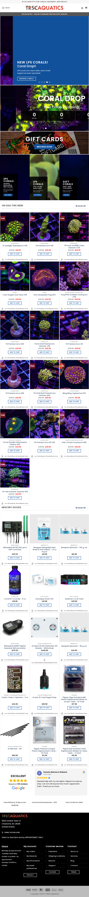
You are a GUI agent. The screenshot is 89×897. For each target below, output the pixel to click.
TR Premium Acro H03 (15, 344)
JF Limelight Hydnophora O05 (14, 246)
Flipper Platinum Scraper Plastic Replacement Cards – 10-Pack (44, 751)
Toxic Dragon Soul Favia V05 (15, 295)
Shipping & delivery (57, 856)
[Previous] (5, 50)
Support (52, 865)
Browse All (80, 206)
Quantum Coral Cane (74, 599)
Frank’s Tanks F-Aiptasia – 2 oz (15, 697)
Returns (52, 861)
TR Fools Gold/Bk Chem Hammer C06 (74, 246)
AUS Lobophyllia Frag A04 (45, 295)
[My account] (82, 7)
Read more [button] (41, 792)
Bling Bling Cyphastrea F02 (74, 393)
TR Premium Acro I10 (74, 344)
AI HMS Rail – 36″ (15, 749)
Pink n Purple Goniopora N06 (74, 442)
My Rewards (32, 856)
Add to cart (15, 254)
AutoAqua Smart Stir (45, 599)
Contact (74, 865)
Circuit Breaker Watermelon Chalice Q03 (15, 443)
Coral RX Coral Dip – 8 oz (15, 599)
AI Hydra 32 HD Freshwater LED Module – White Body (44, 647)
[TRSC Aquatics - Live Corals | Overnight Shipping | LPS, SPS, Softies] (44, 8)
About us (74, 851)
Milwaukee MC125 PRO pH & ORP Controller (15, 548)
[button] (6, 8)
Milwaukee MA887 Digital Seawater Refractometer (15, 647)
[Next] (84, 50)
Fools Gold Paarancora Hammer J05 (44, 345)
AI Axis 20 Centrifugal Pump (44, 697)
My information (33, 861)
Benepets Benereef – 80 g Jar (74, 646)
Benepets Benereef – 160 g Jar (74, 547)
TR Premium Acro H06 (15, 393)
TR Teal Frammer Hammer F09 (15, 492)
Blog (72, 861)
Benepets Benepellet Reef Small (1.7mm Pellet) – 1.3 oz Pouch (44, 549)
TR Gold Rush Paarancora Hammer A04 (44, 394)
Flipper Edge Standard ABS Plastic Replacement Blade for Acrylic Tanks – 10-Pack (74, 699)
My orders (31, 851)
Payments (53, 851)
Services (74, 856)
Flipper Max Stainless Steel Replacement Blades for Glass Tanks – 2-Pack (74, 751)
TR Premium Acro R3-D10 (44, 442)
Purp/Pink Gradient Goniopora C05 (74, 296)
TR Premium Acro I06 (44, 246)
